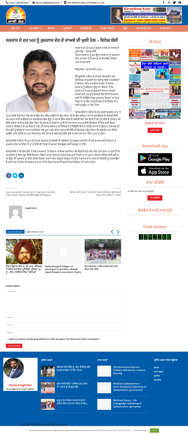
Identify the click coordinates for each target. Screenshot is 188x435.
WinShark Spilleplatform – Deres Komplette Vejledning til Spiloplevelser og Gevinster (129, 387)
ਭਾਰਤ (51, 28)
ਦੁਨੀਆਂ (67, 28)
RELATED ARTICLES (15, 232)
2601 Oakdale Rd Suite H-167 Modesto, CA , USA (85, 3)
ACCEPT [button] (154, 430)
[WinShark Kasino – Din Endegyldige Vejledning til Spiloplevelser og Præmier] (104, 404)
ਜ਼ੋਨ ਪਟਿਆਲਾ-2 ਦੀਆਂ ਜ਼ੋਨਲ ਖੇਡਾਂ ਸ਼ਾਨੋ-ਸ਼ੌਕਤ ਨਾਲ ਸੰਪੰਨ (101, 267)
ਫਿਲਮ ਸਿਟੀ (107, 28)
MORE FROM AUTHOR (34, 232)
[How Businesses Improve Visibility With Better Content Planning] (104, 371)
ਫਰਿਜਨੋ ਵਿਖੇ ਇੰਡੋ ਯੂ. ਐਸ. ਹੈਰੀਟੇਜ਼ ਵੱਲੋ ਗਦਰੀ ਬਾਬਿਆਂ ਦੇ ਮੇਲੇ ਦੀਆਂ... (73, 368)
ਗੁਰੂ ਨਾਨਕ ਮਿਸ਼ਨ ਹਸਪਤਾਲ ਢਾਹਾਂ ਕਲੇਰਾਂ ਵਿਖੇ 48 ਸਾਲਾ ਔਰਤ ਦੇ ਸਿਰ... (72, 402)
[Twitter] (174, 2)
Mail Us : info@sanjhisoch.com (47, 3)
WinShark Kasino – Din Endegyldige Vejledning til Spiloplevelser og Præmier (127, 403)
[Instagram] (169, 2)
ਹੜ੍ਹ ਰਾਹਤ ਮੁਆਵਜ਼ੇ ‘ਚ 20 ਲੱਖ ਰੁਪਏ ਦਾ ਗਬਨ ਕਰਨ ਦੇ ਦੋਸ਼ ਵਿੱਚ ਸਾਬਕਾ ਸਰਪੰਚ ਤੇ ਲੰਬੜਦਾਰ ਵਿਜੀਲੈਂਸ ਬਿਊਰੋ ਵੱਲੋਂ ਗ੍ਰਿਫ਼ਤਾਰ (30, 193)
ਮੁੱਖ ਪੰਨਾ (15, 28)
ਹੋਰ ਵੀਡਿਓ (155, 198)
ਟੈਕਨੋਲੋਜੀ (86, 28)
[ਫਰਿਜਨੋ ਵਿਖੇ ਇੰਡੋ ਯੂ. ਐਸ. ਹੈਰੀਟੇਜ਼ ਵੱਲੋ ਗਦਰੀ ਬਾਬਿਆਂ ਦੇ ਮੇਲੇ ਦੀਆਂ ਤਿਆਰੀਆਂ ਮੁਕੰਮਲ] (48, 371)
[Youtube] (179, 2)
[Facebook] (163, 2)
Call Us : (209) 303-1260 (18, 3)
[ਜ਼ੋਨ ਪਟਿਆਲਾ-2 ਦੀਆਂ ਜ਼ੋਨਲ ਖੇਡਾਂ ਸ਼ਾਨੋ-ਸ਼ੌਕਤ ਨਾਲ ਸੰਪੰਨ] (103, 251)
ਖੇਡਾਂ (125, 28)
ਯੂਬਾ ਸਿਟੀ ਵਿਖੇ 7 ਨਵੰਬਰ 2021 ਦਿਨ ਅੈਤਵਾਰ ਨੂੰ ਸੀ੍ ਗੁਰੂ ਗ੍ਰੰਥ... (72, 385)
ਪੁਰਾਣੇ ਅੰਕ (154, 130)
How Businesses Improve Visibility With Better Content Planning (129, 370)
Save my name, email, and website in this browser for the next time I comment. (54, 339)
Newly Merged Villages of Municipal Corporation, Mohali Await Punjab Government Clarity (63, 269)
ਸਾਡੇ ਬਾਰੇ (165, 28)
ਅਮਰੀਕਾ (34, 28)
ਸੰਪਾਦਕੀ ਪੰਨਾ (143, 28)
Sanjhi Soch (31, 208)
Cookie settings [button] (139, 430)
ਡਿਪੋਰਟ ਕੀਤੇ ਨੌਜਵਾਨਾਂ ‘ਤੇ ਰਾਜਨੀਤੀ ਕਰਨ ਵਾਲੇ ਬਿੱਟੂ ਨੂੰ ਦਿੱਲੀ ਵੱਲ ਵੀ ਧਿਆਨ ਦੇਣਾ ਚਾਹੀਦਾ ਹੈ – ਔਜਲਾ (95, 193)
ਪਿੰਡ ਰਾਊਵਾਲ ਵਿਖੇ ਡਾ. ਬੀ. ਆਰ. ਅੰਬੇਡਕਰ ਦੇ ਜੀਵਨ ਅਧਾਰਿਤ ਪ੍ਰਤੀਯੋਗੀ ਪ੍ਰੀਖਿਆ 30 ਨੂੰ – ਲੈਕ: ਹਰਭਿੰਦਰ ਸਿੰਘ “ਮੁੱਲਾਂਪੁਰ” (24, 269)
